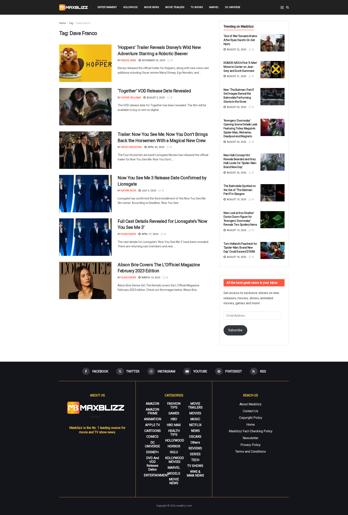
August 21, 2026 (236, 76)
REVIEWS (195, 448)
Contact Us (250, 411)
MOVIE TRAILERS (174, 7)
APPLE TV (152, 425)
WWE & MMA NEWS (195, 473)
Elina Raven (128, 234)
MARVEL (214, 7)
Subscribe (235, 330)
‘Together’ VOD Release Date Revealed (154, 90)
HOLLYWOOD (130, 7)
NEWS (195, 431)
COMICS (152, 437)
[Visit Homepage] (73, 7)
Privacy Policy (250, 445)
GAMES (174, 413)
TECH (195, 460)
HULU (174, 452)
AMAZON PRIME (152, 411)
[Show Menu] (282, 7)
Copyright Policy (250, 418)
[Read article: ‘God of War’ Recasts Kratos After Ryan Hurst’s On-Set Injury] (272, 43)
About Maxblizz (250, 404)
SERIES (195, 454)
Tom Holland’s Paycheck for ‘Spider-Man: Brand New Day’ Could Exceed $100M (240, 247)
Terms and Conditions (250, 451)
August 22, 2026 (236, 49)
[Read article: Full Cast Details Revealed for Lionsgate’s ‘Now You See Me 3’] (85, 237)
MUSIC (195, 419)
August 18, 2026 (236, 257)
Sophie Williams (131, 97)
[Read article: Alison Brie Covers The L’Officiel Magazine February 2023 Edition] (85, 280)
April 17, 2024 (149, 234)
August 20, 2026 (236, 107)
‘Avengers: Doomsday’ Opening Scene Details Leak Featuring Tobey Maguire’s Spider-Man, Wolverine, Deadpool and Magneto (240, 128)
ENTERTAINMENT (107, 7)
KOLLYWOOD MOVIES (174, 460)
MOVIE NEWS (151, 7)
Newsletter (250, 438)
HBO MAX (174, 425)
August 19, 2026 (236, 199)
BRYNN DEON (128, 190)
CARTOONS (152, 431)
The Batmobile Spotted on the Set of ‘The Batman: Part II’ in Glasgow (240, 189)
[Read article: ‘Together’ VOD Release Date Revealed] (85, 106)
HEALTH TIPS (174, 433)
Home (62, 23)
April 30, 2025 (155, 147)
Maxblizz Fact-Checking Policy (250, 431)
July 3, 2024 (148, 190)
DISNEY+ (152, 452)
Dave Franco (83, 23)
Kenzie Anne (128, 60)
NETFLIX (195, 425)
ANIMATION (152, 419)
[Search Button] (287, 7)
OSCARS (195, 437)
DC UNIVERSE (232, 7)
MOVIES (195, 413)
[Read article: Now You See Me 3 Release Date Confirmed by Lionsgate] (85, 193)
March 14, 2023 (150, 277)
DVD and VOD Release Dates (152, 463)
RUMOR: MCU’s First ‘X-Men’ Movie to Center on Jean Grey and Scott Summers (240, 66)
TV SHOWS (197, 7)
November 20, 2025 (153, 60)
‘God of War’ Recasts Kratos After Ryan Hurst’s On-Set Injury (240, 39)
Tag (71, 23)
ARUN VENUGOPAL (131, 147)
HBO (174, 419)
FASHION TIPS (173, 405)
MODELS (173, 473)
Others (195, 442)
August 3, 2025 (155, 97)
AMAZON (152, 404)
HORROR (174, 446)
